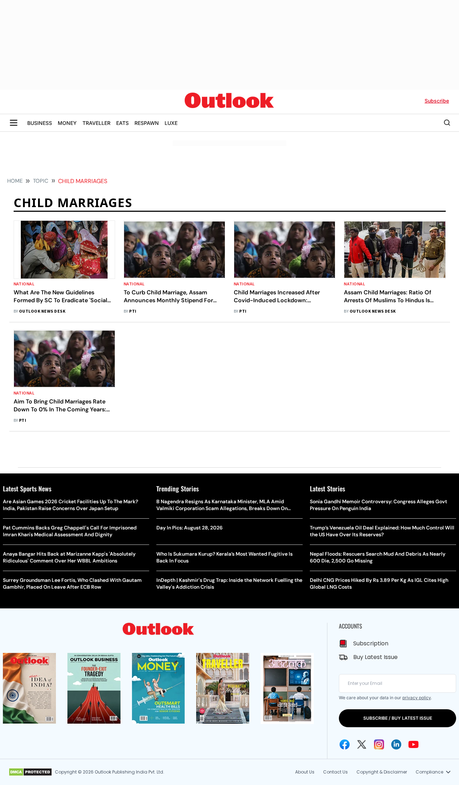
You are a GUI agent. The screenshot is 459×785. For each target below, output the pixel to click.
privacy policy (416, 697)
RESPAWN (146, 123)
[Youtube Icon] (413, 744)
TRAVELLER (96, 123)
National (24, 284)
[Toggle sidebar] (14, 123)
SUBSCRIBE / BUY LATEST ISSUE (397, 718)
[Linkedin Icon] (396, 744)
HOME (15, 180)
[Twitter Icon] (362, 744)
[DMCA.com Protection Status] (30, 772)
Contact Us (335, 772)
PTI (132, 311)
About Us (304, 772)
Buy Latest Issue (375, 657)
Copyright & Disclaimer (381, 772)
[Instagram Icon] (379, 744)
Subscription (370, 643)
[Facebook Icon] (344, 744)
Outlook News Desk (42, 311)
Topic (40, 180)
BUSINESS (39, 123)
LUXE (171, 123)
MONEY (67, 123)
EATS (122, 123)
